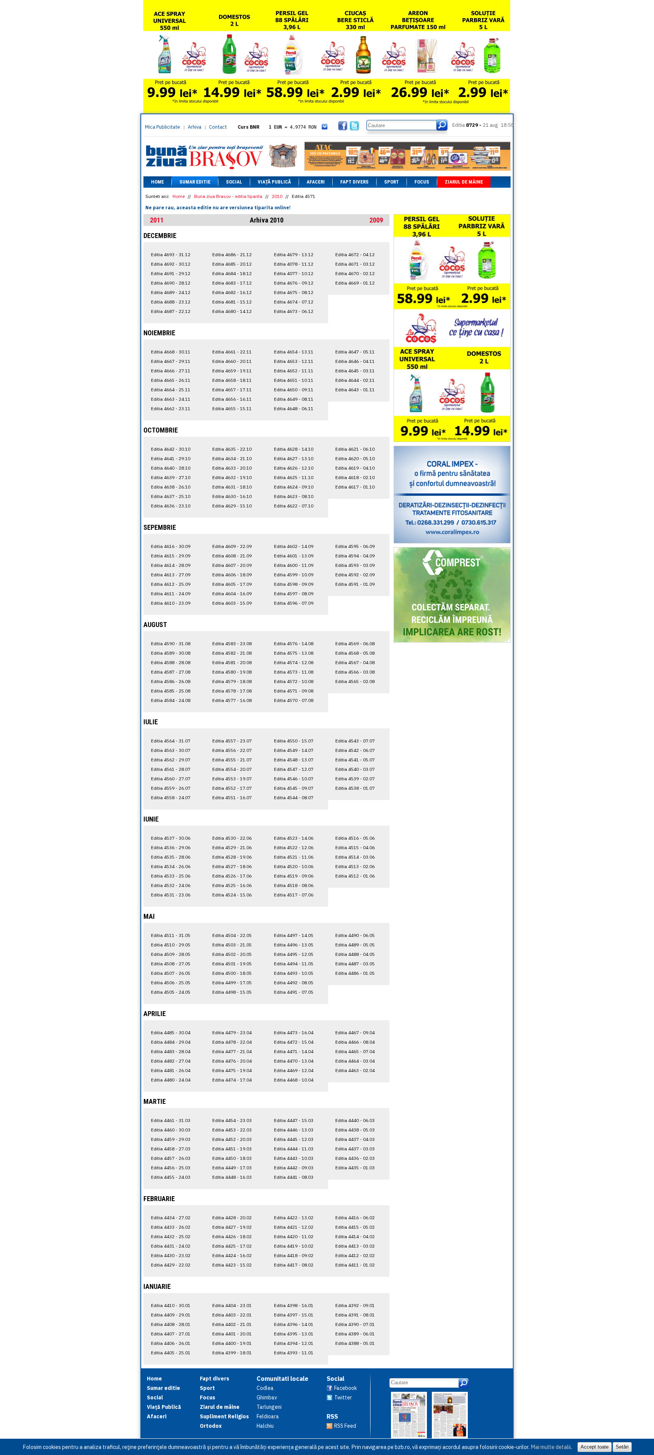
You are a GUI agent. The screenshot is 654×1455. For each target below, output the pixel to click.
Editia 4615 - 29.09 (170, 556)
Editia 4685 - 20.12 (232, 264)
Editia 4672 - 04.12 (355, 254)
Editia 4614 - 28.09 (170, 565)
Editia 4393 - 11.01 (293, 1352)
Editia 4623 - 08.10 (293, 496)
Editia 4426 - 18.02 (232, 1236)
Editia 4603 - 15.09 (232, 603)
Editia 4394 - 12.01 (293, 1343)
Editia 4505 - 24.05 (170, 992)
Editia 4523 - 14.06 (293, 838)
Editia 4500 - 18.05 (232, 973)
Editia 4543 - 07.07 (355, 741)
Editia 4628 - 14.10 (293, 449)
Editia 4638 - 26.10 (170, 487)
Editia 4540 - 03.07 (355, 769)
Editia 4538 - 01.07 (355, 788)
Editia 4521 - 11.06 (293, 857)
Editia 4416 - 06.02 (355, 1217)
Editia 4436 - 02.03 (355, 1158)
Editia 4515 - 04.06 (355, 847)
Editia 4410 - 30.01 (170, 1305)
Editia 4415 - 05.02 (355, 1227)
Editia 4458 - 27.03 (170, 1149)
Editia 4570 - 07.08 (293, 700)
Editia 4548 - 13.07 (293, 760)
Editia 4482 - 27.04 (170, 1061)
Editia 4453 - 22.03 (232, 1130)
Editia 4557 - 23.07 (232, 741)
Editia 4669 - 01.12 (355, 283)
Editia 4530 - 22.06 (232, 838)
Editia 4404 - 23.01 (232, 1305)
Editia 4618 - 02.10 (355, 477)
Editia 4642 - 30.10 (170, 449)
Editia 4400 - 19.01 (232, 1343)
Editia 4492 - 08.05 (293, 982)
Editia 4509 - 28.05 (170, 954)
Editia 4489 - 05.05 (355, 945)
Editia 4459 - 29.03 (170, 1139)
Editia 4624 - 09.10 (293, 487)
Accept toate (595, 1447)
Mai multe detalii (551, 1446)
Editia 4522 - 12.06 (293, 847)
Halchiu (265, 1425)
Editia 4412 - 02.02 (355, 1255)
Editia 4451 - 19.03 (232, 1149)
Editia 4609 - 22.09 (232, 546)
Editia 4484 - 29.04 (170, 1042)
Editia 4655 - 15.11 (232, 408)
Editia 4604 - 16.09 (232, 593)
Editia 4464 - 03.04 (355, 1061)
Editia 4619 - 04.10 (355, 468)
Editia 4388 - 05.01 (355, 1343)
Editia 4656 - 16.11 (232, 399)
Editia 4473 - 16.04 (293, 1032)
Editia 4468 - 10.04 (293, 1080)
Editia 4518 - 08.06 (293, 885)
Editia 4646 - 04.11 (355, 361)
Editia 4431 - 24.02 (170, 1246)
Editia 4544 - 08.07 (293, 797)
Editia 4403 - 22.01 (232, 1315)
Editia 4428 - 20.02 (232, 1217)
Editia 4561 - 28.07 (170, 769)
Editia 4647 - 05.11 (355, 352)
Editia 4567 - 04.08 (355, 662)
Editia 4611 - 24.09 (170, 593)
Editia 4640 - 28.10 (170, 468)
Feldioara (268, 1416)
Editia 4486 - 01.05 (355, 973)
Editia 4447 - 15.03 (293, 1120)
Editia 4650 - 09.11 (293, 389)
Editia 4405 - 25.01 (170, 1352)
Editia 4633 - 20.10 (232, 468)
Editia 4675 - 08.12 (293, 292)
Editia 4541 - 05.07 (355, 760)
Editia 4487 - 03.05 (355, 963)
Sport (391, 182)
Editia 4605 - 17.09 (232, 584)
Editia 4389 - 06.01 (355, 1334)
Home (157, 182)
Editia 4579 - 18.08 (232, 681)
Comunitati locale (282, 1378)
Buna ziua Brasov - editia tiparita (228, 196)
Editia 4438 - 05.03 (355, 1130)
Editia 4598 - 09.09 (293, 584)
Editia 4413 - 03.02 (355, 1246)
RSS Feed (345, 1425)
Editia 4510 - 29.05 (170, 945)
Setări (622, 1447)
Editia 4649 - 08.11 (293, 399)
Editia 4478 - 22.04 (232, 1042)
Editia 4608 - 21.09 (232, 556)
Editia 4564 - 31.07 (170, 741)
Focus (421, 182)
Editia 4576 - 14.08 (293, 643)
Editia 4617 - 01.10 (355, 487)
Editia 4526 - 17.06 (232, 876)
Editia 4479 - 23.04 (232, 1032)
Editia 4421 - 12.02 (293, 1227)
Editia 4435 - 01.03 (355, 1167)
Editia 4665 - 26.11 (170, 380)
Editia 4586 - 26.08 (170, 681)
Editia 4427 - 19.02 (232, 1227)
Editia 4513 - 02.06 (355, 866)
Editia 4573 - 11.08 (293, 672)
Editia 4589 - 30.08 (170, 653)
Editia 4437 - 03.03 (355, 1149)
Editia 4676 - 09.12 (293, 283)
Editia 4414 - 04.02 (355, 1236)
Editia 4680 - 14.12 (232, 311)
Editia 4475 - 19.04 (232, 1070)
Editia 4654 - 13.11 (293, 352)
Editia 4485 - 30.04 (170, 1032)
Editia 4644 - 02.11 (355, 380)
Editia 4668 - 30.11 (170, 352)
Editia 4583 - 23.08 (232, 643)
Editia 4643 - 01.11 (355, 389)
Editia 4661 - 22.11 (232, 352)
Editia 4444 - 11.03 (293, 1149)
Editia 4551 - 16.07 (232, 797)
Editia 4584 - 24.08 (170, 700)
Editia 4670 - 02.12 (355, 273)
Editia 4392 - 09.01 (355, 1305)
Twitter (343, 1397)
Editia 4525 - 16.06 (232, 885)
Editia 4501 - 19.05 (232, 963)
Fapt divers (354, 182)
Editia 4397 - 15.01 (293, 1315)
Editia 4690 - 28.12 (170, 283)
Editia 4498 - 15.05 (232, 992)
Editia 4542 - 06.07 (355, 750)
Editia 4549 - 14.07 (293, 750)
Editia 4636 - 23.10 (170, 506)
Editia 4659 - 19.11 (232, 370)
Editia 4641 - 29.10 (170, 458)
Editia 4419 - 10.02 (293, 1246)
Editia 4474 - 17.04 (232, 1080)
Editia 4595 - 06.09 (355, 546)
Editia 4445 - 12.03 (293, 1139)
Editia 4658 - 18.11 (232, 380)
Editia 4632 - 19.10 (232, 477)
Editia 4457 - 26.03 (170, 1158)
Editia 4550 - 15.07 (293, 741)
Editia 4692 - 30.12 (170, 264)
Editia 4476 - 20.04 (232, 1061)
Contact (218, 127)
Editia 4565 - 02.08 (355, 681)
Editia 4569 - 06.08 (355, 643)
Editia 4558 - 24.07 (170, 797)
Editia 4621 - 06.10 (355, 449)
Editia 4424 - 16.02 (232, 1255)
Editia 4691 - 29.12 (170, 273)
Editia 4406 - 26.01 (170, 1343)
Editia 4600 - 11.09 (293, 565)
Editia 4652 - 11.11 (293, 370)
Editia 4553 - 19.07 (232, 778)
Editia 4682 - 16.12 (232, 292)
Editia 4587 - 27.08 (170, 672)
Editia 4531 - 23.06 (170, 895)
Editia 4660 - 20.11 (232, 361)
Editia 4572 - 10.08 (293, 681)
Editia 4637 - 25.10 (170, 496)
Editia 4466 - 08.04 (355, 1042)
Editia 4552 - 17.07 (232, 788)
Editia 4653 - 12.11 (293, 361)
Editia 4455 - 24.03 (170, 1177)
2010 (277, 196)
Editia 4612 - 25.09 (170, 584)
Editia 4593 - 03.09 (355, 565)
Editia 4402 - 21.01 (232, 1324)
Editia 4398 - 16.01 (293, 1305)
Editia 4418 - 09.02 (293, 1255)
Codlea (265, 1388)
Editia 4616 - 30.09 (170, 546)
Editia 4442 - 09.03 (293, 1167)
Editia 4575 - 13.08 (293, 653)
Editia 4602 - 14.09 (293, 546)
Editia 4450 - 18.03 (232, 1158)
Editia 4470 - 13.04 (293, 1061)
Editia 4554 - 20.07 (232, 769)
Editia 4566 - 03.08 (355, 672)
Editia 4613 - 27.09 (170, 574)
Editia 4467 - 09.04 (355, 1032)
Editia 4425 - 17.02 (232, 1246)
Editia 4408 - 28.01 (170, 1324)
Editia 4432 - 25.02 (170, 1236)
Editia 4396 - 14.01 (293, 1324)
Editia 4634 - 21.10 (232, 458)
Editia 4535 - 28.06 (170, 857)
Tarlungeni (269, 1407)
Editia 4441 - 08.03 (293, 1177)
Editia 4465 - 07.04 (355, 1051)
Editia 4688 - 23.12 (170, 302)
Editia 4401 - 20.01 (232, 1334)
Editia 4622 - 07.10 (293, 506)
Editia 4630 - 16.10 (232, 496)
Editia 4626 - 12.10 (293, 468)
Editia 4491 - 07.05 (293, 992)
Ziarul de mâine (464, 182)
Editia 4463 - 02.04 (355, 1070)
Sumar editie (194, 182)
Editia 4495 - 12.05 (293, 954)
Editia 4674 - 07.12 (293, 302)
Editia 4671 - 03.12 (355, 264)
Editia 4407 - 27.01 (170, 1334)
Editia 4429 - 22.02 (170, 1265)
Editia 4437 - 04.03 (355, 1139)
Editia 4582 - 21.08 (232, 653)
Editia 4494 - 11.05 (293, 963)
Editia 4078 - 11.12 (293, 264)
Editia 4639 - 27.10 (170, 477)
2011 (157, 220)
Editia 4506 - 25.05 (170, 982)
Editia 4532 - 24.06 (170, 885)
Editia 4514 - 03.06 (355, 857)
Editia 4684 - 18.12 (232, 273)
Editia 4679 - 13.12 (293, 254)
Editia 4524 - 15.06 (232, 895)
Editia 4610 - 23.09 (170, 603)
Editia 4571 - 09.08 (293, 691)
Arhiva (194, 127)
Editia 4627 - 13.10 (293, 458)
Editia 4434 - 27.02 (170, 1217)
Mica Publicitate (162, 127)
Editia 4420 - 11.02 (293, 1236)
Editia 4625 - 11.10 (293, 477)
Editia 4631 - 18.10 (232, 487)
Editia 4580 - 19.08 (232, 672)
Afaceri (316, 182)
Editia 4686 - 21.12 (232, 254)
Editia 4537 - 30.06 (170, 838)
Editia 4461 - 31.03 (170, 1120)
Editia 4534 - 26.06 (170, 866)
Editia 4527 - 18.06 (232, 866)
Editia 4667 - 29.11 (170, 361)
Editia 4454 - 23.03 (232, 1120)
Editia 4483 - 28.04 (170, 1051)
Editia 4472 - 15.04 (293, 1042)
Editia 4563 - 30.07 (170, 750)
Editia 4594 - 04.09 (355, 556)
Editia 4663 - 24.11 (170, 399)
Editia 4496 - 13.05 (293, 945)
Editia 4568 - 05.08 (355, 653)
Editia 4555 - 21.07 (232, 760)
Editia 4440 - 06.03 (355, 1120)
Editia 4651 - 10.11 (293, 380)
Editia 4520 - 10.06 (293, 866)
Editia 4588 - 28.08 (170, 662)
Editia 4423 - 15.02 (232, 1265)
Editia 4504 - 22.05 (232, 935)
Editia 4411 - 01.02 (355, 1265)
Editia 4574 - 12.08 (293, 662)
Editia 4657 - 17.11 (232, 389)
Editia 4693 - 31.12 (170, 254)
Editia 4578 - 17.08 (232, 691)
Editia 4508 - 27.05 (170, 963)
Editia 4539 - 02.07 (355, 778)
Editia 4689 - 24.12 (170, 292)
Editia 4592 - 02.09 (355, 574)
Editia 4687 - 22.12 (170, 311)
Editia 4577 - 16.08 (232, 700)
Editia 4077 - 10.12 (293, 273)
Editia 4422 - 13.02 (293, 1217)
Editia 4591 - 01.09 (355, 584)
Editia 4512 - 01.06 (355, 876)
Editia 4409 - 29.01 (170, 1315)
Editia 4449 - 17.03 (232, 1167)
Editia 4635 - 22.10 (232, 449)
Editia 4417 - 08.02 (293, 1265)
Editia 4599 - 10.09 (293, 574)
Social (234, 182)
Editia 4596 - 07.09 (293, 603)
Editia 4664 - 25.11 (170, 389)
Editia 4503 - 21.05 (232, 945)
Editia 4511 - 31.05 (170, 935)
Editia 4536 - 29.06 (170, 847)
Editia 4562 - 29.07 (170, 760)
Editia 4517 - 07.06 (293, 895)
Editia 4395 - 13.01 (293, 1334)
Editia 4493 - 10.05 (293, 973)
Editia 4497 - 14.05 (293, 935)
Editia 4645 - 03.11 (355, 370)
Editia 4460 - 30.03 (170, 1130)
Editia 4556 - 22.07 (232, 750)
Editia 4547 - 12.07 (293, 769)
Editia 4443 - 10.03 (293, 1158)
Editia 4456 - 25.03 (170, 1167)
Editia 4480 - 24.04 (170, 1080)
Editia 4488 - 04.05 (355, 954)
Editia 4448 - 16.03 (232, 1177)
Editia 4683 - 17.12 (232, 283)
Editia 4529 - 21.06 (232, 847)
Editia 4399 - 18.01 (232, 1352)
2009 (376, 220)
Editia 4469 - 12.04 (293, 1070)
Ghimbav (267, 1397)
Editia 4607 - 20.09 (232, 565)
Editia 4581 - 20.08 (232, 662)
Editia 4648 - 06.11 (293, 408)
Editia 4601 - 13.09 (293, 556)
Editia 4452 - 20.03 (232, 1139)
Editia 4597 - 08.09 (293, 593)
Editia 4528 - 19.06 (232, 857)
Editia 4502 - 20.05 (232, 954)
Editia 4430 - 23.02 (170, 1255)
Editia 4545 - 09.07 (293, 788)
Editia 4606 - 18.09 (232, 574)
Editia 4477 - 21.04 (232, 1051)
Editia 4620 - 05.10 (355, 458)
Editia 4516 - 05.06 (355, 838)
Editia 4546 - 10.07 (293, 778)
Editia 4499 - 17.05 (232, 982)
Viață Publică (274, 182)
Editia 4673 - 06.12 (293, 311)
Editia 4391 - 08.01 (355, 1315)
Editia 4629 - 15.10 (232, 506)
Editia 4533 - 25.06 (170, 876)
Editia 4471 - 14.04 (293, 1051)
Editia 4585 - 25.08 (170, 691)
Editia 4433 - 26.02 (170, 1227)
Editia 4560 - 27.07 (170, 778)
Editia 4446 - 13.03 (293, 1130)
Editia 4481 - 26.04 (170, 1070)
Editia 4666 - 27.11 (170, 370)
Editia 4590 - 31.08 (170, 643)
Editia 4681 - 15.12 (232, 302)
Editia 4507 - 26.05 (170, 973)
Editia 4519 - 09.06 (293, 876)
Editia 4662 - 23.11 (170, 408)
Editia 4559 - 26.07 (170, 788)
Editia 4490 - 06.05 (355, 935)
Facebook (345, 1388)
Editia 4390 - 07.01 (355, 1324)
